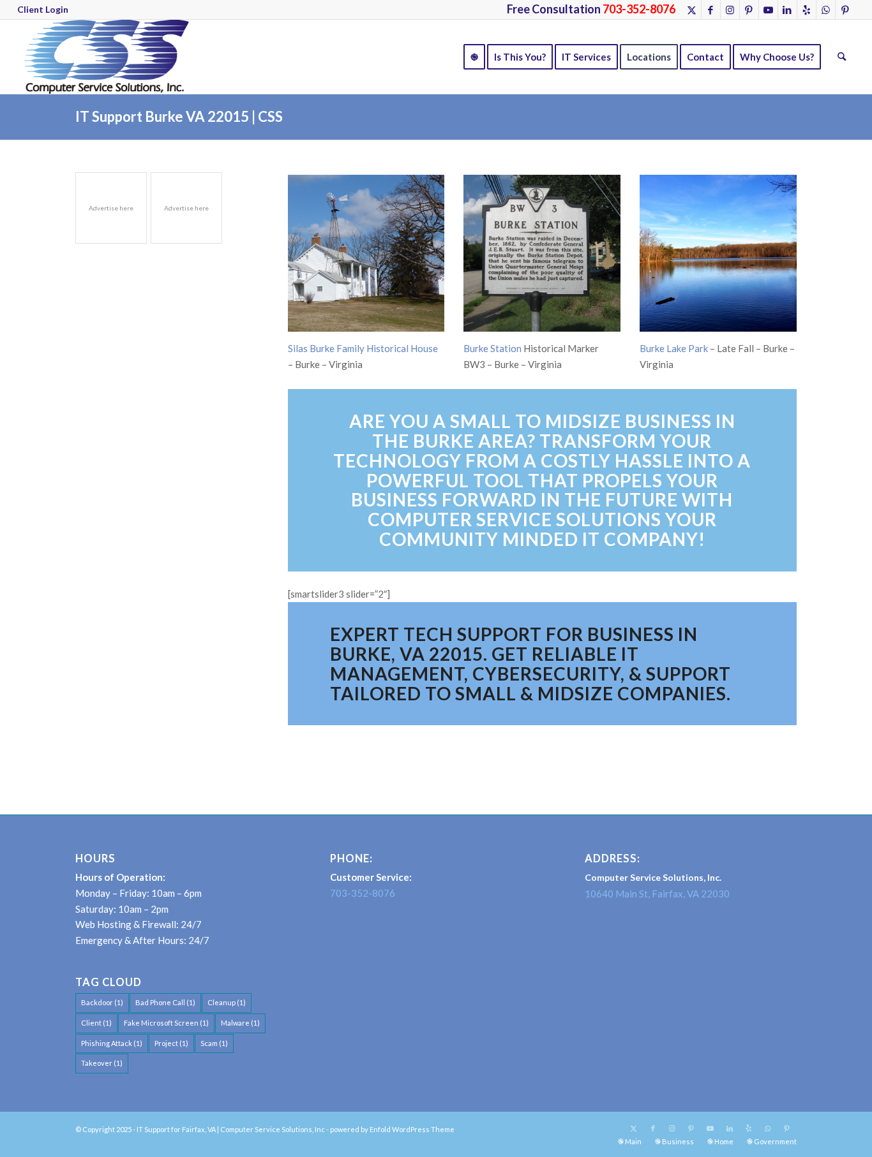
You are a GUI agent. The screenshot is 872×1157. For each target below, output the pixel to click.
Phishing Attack (111, 1043)
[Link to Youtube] (768, 9)
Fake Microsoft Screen (166, 1023)
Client (96, 1023)
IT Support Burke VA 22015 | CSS (179, 116)
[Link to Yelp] (806, 9)
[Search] (841, 57)
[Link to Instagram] (730, 9)
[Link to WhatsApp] (825, 9)
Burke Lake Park (674, 348)
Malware (240, 1023)
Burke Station (492, 348)
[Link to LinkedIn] (787, 9)
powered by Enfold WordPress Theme (392, 1129)
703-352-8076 (362, 893)
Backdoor (102, 1002)
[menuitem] (42, 9)
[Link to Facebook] (711, 9)
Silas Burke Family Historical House (363, 348)
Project (171, 1043)
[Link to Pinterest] (749, 9)
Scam (214, 1043)
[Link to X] (691, 9)
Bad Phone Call (165, 1002)
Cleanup (226, 1002)
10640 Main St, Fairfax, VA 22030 (657, 893)
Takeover (102, 1063)
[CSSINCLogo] (103, 57)
